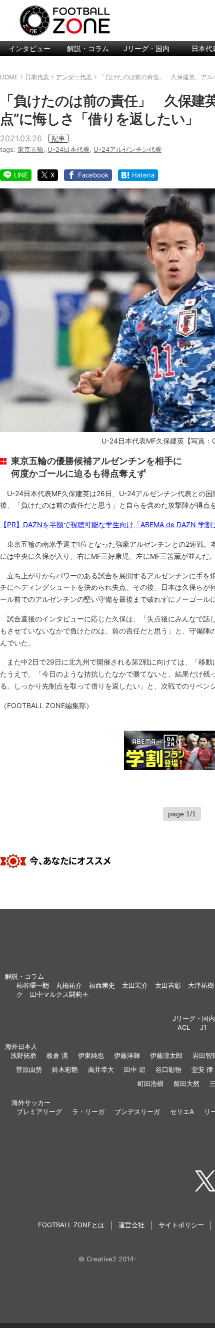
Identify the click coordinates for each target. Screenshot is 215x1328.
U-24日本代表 (69, 149)
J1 (203, 1027)
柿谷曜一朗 (32, 985)
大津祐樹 (201, 985)
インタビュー (29, 48)
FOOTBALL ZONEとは (71, 1225)
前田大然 (187, 1083)
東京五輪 (31, 149)
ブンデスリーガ (137, 1112)
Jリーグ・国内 (147, 48)
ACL (184, 1027)
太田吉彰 (168, 985)
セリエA (182, 1112)
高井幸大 (101, 1069)
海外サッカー (31, 1102)
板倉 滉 (57, 1055)
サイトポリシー (181, 1225)
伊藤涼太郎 (166, 1055)
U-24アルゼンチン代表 (128, 149)
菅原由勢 (29, 1069)
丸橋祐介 (69, 985)
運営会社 (131, 1225)
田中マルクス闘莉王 (59, 994)
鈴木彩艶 (65, 1069)
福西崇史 (102, 985)
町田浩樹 (151, 1083)
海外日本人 (21, 1046)
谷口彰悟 (169, 1069)
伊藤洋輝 (127, 1055)
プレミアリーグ (39, 1112)
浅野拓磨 (23, 1055)
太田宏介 (135, 985)
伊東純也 (91, 1055)
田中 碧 (135, 1069)
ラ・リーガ (88, 1112)
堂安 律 (202, 1069)
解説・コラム (88, 48)
